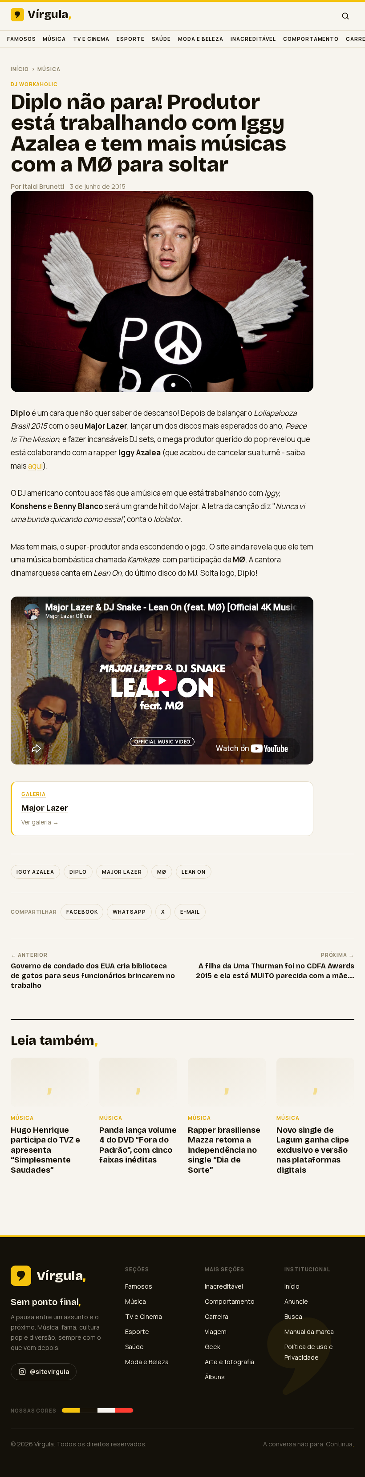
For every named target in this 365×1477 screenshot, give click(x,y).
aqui (35, 466)
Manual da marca (309, 1331)
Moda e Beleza (200, 39)
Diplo (78, 871)
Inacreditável (253, 39)
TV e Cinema (91, 39)
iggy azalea (35, 871)
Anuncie (296, 1301)
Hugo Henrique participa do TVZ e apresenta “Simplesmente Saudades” (45, 1150)
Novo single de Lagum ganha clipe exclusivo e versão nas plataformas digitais (312, 1150)
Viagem (216, 1331)
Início (20, 69)
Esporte (130, 39)
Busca (293, 1316)
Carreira (216, 1316)
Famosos (21, 39)
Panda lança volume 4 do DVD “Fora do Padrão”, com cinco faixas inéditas (138, 1145)
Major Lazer (122, 871)
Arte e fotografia (229, 1362)
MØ (161, 871)
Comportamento (311, 39)
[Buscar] (345, 16)
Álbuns (215, 1377)
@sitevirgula (49, 1371)
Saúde (161, 39)
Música (54, 39)
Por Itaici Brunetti (38, 186)
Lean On (194, 871)
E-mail (190, 911)
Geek (212, 1346)
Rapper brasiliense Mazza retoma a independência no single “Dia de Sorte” (224, 1150)
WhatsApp (129, 911)
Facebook (81, 911)
